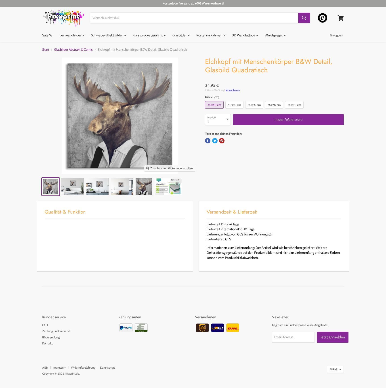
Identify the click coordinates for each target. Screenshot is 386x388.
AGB (45, 367)
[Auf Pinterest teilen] (221, 140)
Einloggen (336, 35)
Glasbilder (179, 35)
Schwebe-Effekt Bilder (107, 35)
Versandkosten (233, 90)
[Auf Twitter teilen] (215, 140)
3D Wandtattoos (244, 35)
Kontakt (47, 343)
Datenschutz (107, 367)
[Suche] (304, 18)
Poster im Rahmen (209, 35)
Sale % (47, 35)
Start (45, 50)
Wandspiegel (274, 35)
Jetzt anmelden (333, 337)
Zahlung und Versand (56, 331)
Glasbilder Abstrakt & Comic (73, 50)
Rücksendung (51, 337)
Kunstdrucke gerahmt (148, 35)
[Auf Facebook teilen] (207, 140)
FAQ (45, 325)
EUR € (333, 369)
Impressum (59, 367)
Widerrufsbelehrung (83, 367)
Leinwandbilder (70, 35)
